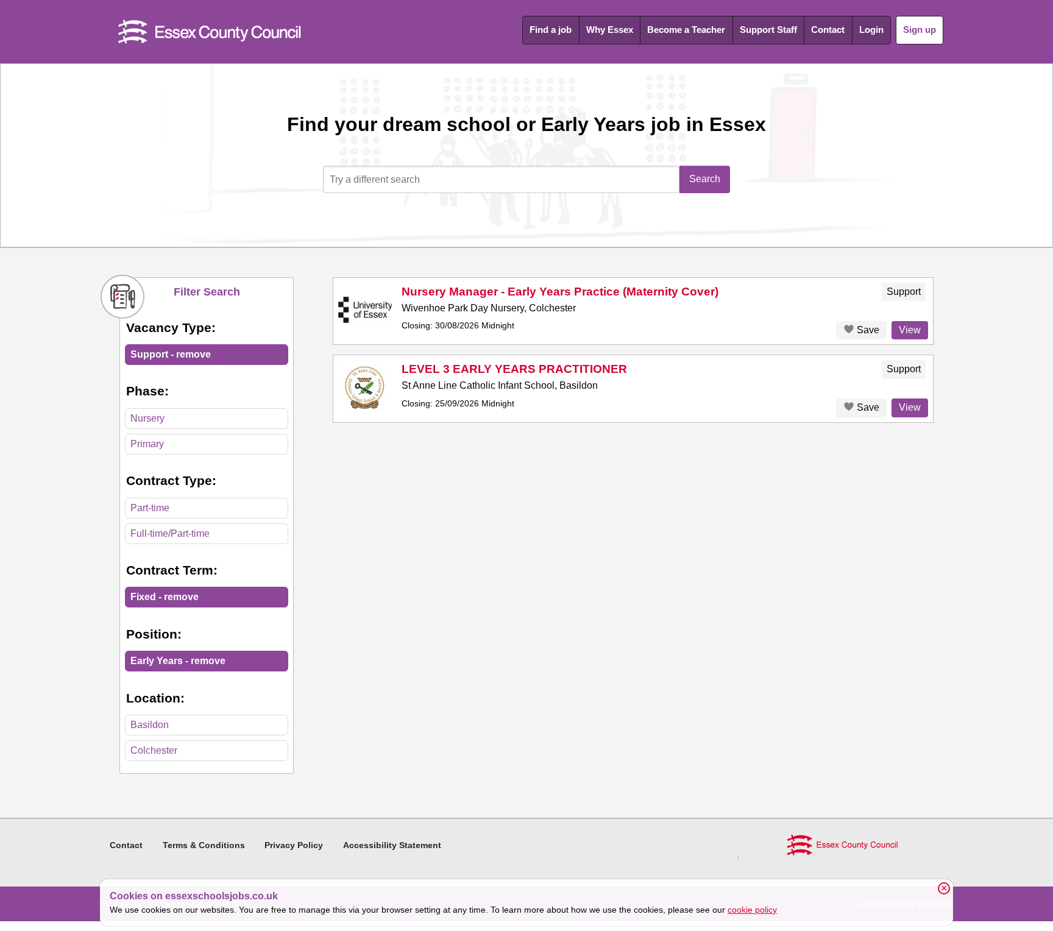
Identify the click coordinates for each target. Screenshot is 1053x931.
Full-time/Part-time (170, 533)
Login (871, 29)
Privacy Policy (293, 845)
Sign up (919, 29)
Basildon (149, 725)
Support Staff (768, 29)
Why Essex (609, 29)
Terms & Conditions (204, 845)
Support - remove (170, 354)
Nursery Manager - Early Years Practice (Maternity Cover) (560, 291)
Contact (828, 29)
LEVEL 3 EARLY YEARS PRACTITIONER (514, 369)
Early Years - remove (177, 661)
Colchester (153, 750)
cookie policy (752, 910)
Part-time (149, 508)
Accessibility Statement (392, 845)
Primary (147, 444)
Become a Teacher (686, 29)
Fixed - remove (164, 597)
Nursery (147, 418)
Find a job (551, 29)
